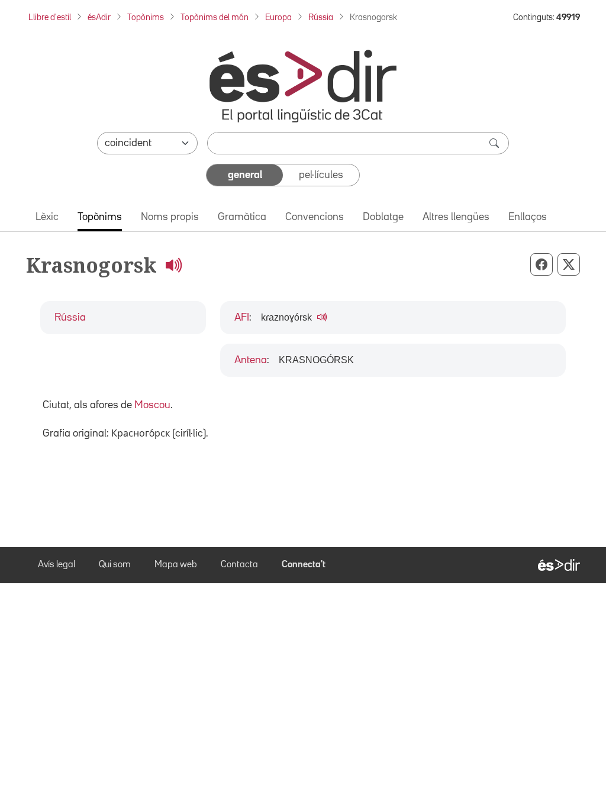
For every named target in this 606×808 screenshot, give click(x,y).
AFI (241, 317)
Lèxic (47, 217)
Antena (250, 360)
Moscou (152, 405)
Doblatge (383, 217)
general (245, 175)
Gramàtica (242, 217)
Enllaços (527, 217)
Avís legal (56, 565)
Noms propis (170, 217)
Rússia (320, 17)
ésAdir (99, 17)
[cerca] (495, 143)
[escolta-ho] (173, 265)
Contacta (239, 565)
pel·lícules (321, 175)
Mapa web (175, 565)
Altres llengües (456, 217)
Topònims (145, 17)
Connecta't (303, 565)
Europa (278, 17)
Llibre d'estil (49, 17)
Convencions (314, 217)
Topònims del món (214, 17)
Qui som (115, 565)
